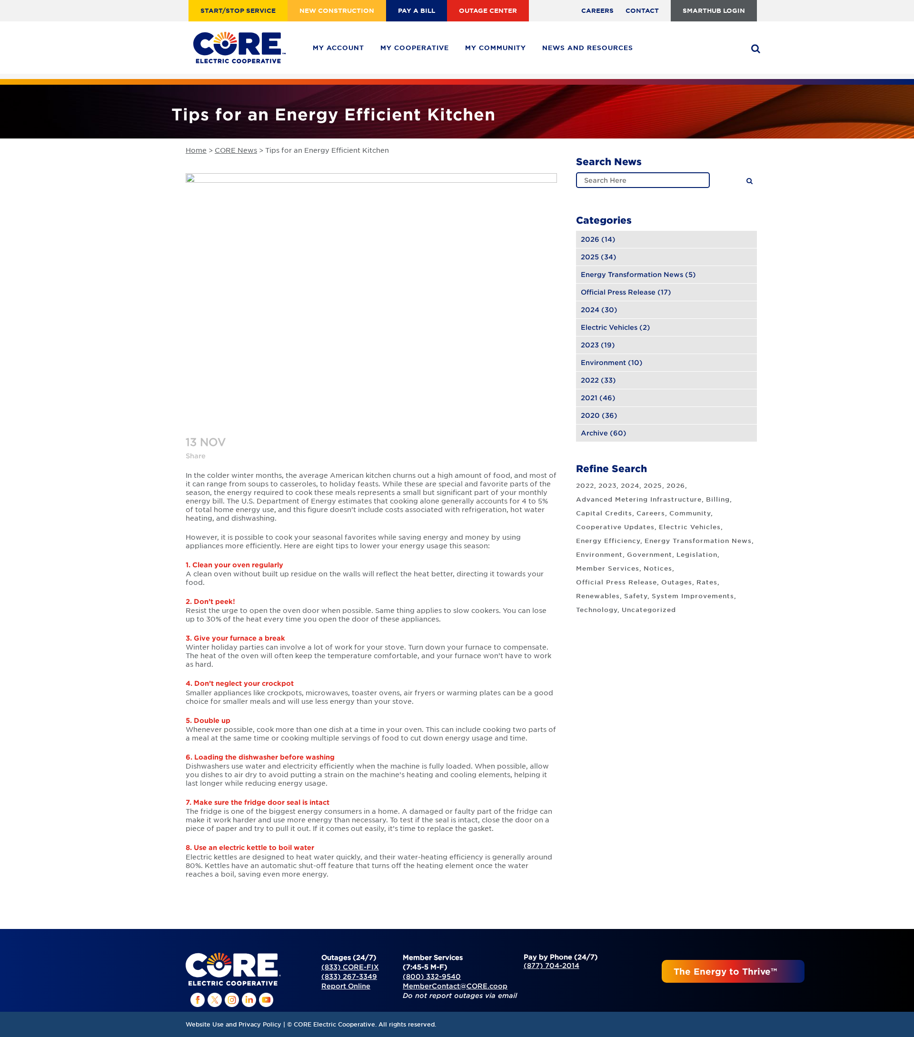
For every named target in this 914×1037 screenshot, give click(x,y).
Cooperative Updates (615, 527)
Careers (597, 10)
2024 (590, 310)
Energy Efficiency (608, 540)
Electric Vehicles (609, 327)
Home (196, 150)
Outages (676, 582)
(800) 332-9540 (432, 976)
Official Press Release (618, 292)
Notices (658, 568)
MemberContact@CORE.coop (455, 986)
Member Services (607, 568)
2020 (590, 415)
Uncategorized (649, 609)
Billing (718, 499)
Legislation (696, 554)
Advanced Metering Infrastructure (639, 499)
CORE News (236, 150)
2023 (590, 345)
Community (690, 513)
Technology (596, 609)
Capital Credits (604, 513)
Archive (594, 433)
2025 (590, 257)
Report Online (345, 986)
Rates (706, 582)
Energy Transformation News (632, 274)
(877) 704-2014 (551, 965)
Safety (635, 596)
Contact (642, 10)
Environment (603, 362)
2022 (590, 380)
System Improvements (693, 596)
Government (649, 554)
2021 (589, 398)
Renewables (598, 596)
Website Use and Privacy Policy (233, 1024)
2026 (590, 239)
